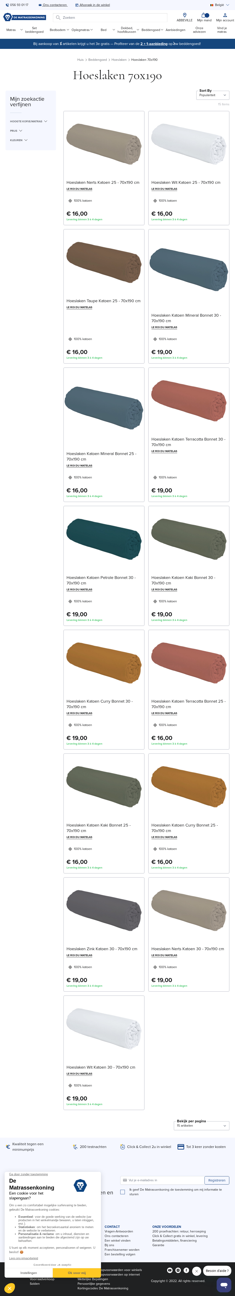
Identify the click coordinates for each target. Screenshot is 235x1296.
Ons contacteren (117, 1236)
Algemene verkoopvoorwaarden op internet (109, 1274)
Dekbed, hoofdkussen (127, 30)
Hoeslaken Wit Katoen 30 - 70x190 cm (101, 1067)
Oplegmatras (81, 30)
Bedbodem (57, 30)
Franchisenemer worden (122, 1249)
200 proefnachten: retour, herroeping (179, 1231)
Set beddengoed (34, 30)
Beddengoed (151, 30)
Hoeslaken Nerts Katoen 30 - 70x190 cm (187, 949)
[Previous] (61, 43)
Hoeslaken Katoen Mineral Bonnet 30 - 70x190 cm (186, 318)
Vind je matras (222, 30)
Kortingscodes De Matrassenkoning (103, 1288)
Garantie (158, 1245)
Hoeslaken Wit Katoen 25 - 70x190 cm (186, 182)
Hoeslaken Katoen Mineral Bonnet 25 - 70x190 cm (101, 456)
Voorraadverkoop (42, 1279)
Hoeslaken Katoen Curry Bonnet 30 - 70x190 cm (100, 704)
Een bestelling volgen (120, 1254)
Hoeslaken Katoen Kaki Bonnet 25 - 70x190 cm (99, 828)
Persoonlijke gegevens (94, 1283)
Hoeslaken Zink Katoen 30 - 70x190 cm (102, 949)
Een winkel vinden (118, 1240)
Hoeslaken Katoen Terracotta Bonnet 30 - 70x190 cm (188, 442)
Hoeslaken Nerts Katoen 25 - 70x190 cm (103, 182)
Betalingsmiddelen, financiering (174, 1240)
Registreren (216, 1180)
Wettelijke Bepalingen (93, 1279)
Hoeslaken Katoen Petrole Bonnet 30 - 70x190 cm (101, 580)
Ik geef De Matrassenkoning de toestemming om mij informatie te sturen (175, 1192)
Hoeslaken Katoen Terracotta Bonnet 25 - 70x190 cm (188, 704)
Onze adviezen (199, 30)
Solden (35, 1283)
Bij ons (109, 1245)
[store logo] (24, 17)
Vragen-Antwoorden (119, 1231)
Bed (103, 30)
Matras (11, 30)
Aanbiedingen (175, 30)
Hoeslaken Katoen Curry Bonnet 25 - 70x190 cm (184, 828)
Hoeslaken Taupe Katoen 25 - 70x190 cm (104, 301)
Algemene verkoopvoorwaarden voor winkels (110, 1270)
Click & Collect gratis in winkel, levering (180, 1236)
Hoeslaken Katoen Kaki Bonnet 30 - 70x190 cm (183, 580)
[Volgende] (174, 43)
